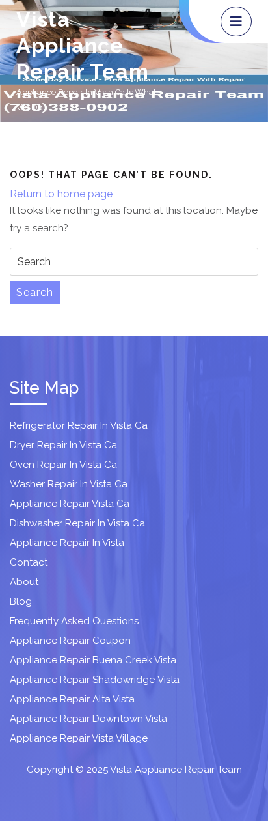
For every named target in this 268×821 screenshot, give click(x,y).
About (24, 582)
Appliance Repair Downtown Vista (88, 719)
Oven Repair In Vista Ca (63, 464)
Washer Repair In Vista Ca (68, 484)
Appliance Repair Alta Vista (72, 699)
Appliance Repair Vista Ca (69, 504)
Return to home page (61, 194)
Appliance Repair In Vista (67, 543)
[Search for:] (134, 262)
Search (34, 292)
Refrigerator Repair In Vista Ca (79, 425)
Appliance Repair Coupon (70, 640)
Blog (21, 601)
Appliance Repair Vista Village (79, 738)
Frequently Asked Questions (74, 621)
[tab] (236, 21)
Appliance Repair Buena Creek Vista (93, 660)
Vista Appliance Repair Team (82, 45)
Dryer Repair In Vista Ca (63, 445)
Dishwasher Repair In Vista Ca (77, 523)
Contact (28, 562)
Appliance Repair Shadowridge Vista (95, 679)
